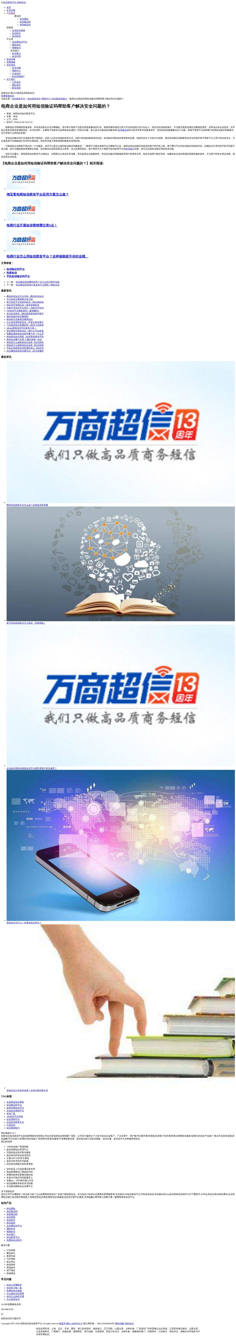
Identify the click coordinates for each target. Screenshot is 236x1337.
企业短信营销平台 (15, 1111)
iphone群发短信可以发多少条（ (21, 328)
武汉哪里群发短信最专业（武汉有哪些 (25, 351)
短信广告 (11, 1113)
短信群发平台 (18, 99)
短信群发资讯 (34, 99)
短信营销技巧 (13, 1128)
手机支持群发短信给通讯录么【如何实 (25, 348)
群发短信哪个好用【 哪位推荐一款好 (24, 339)
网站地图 (119, 1323)
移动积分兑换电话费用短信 (20, 319)
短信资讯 (11, 65)
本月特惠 (11, 10)
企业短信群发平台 (15, 1122)
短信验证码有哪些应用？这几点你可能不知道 (38, 282)
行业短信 (11, 1125)
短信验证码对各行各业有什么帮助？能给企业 (38, 285)
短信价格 (11, 59)
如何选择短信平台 (15, 1108)
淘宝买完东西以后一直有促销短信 (23, 305)
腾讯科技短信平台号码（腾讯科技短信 (25, 296)
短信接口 (130, 149)
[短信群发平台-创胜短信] (13, 2)
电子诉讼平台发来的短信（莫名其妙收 (25, 302)
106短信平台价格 (15, 1116)
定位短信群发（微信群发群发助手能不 (25, 313)
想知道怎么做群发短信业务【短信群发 (25, 342)
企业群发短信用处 (15, 1102)
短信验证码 (123, 130)
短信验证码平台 (16, 269)
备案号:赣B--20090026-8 (70, 1323)
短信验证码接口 (59, 99)
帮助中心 (46, 99)
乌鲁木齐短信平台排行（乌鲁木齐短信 (25, 308)
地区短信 (129, 1323)
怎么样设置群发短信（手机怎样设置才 (25, 322)
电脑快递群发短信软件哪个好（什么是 (25, 334)
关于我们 (11, 79)
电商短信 (12, 272)
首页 (9, 7)
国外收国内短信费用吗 (17, 316)
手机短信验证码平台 (18, 276)
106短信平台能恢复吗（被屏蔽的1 (23, 311)
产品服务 (11, 13)
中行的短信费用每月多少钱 (20, 299)
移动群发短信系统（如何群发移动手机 (25, 336)
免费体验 (11, 62)
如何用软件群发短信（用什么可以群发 (25, 331)
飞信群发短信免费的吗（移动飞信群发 (25, 325)
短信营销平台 (13, 1119)
